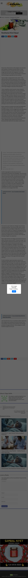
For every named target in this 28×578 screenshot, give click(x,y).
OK (14, 291)
